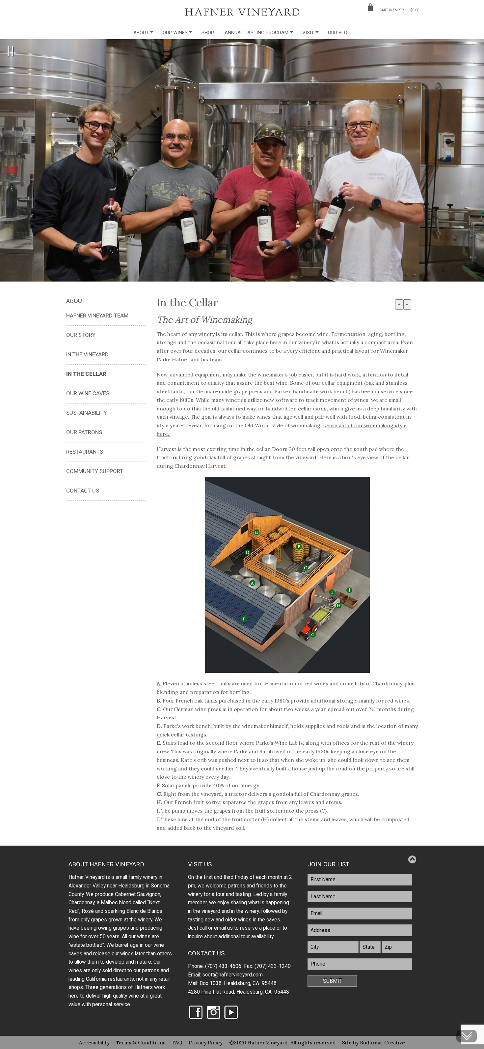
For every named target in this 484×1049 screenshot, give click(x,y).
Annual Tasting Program (256, 33)
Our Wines (175, 33)
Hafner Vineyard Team (97, 315)
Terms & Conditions (141, 1042)
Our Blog (339, 33)
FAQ (177, 1042)
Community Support (94, 471)
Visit (308, 33)
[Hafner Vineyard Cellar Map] (287, 575)
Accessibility (94, 1042)
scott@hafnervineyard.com (232, 975)
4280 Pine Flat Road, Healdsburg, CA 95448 (238, 992)
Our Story (80, 335)
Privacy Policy (206, 1042)
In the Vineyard (87, 354)
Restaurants (84, 451)
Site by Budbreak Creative (373, 1042)
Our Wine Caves (87, 393)
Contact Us (82, 490)
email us (223, 928)
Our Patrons (84, 432)
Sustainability (86, 412)
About (141, 33)
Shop (208, 33)
